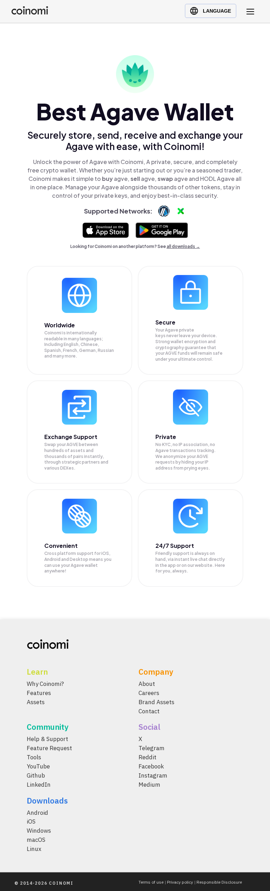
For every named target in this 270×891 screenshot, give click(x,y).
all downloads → (183, 246)
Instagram (153, 775)
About (147, 684)
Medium (149, 784)
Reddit (147, 757)
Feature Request (49, 748)
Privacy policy (180, 882)
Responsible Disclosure (219, 882)
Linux (34, 849)
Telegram (152, 748)
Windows (39, 830)
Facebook (151, 766)
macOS (36, 840)
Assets (36, 702)
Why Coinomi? (45, 684)
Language (217, 11)
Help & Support (47, 739)
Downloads (47, 800)
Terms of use (151, 882)
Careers (149, 692)
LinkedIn (39, 784)
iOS (31, 821)
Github (36, 775)
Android (37, 812)
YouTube (38, 766)
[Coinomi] (30, 13)
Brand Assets (156, 702)
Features (39, 692)
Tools (34, 757)
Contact (149, 711)
